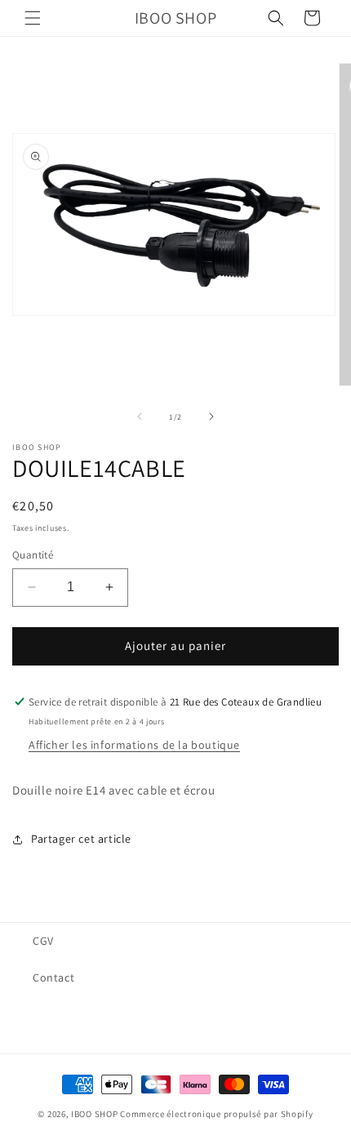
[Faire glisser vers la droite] (211, 416)
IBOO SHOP (94, 1114)
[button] (33, 18)
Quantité (32, 555)
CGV (43, 940)
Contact (53, 977)
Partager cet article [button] (81, 838)
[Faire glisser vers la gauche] (140, 416)
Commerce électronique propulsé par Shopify (216, 1114)
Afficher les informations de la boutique (134, 744)
